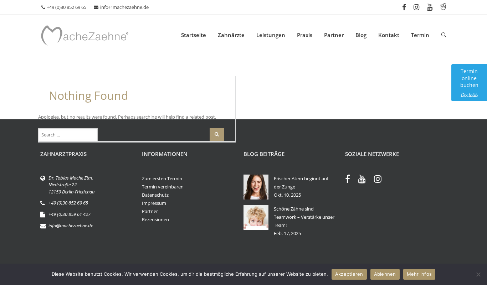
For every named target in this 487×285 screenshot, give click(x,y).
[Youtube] (365, 180)
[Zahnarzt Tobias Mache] (108, 35)
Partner (334, 34)
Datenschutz (155, 195)
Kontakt (388, 34)
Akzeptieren (349, 274)
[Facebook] (351, 180)
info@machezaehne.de (124, 7)
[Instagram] (381, 180)
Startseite (193, 34)
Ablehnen (385, 274)
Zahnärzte (231, 34)
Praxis (304, 34)
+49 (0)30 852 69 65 (66, 7)
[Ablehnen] (478, 274)
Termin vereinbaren (163, 186)
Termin (420, 34)
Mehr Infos (419, 274)
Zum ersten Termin (162, 178)
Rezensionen (155, 219)
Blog (360, 34)
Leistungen (270, 34)
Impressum (154, 203)
